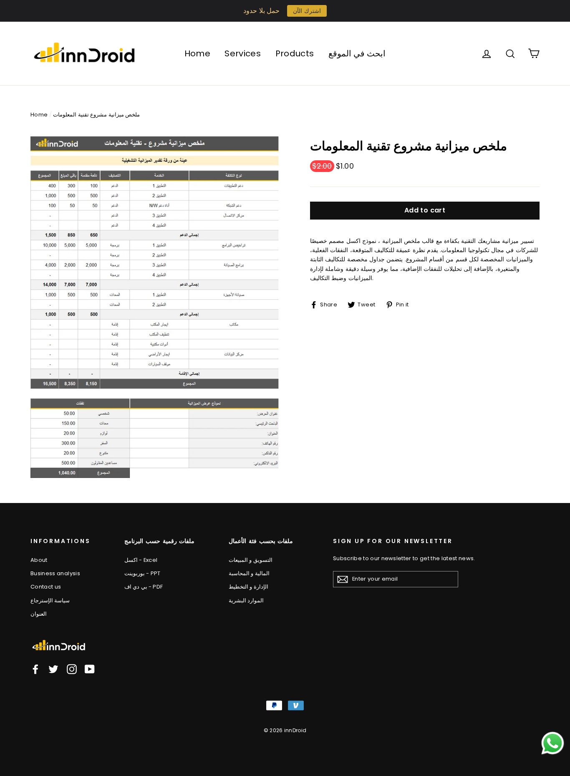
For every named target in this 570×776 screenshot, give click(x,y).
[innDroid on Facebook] (35, 669)
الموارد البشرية (246, 600)
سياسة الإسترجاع (50, 600)
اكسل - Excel (140, 560)
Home (197, 53)
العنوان (38, 614)
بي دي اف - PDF (143, 587)
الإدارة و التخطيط (248, 587)
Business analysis (55, 573)
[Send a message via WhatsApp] (553, 743)
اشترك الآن (306, 11)
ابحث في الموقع (357, 53)
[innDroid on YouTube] (90, 669)
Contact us (45, 587)
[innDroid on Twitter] (53, 669)
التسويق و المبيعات (250, 560)
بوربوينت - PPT (142, 573)
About (39, 560)
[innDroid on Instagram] (72, 669)
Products (294, 53)
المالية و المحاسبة (249, 573)
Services (242, 53)
